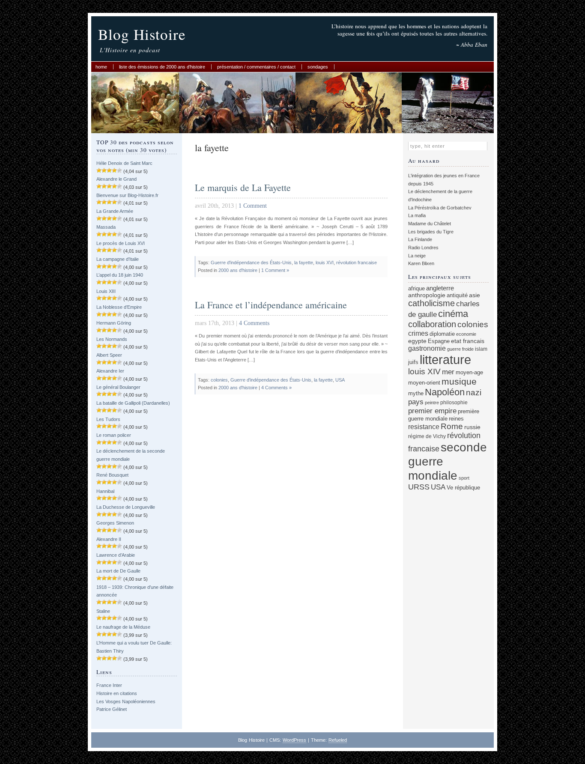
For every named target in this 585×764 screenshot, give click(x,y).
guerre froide (460, 349)
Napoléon (445, 392)
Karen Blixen (421, 263)
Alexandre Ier (110, 370)
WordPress (294, 740)
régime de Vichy (427, 436)
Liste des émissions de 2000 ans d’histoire (162, 66)
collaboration (432, 324)
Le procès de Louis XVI (120, 243)
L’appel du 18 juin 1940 (119, 275)
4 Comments (254, 323)
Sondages (317, 66)
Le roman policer (113, 435)
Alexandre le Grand (116, 179)
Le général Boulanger (118, 387)
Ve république (463, 488)
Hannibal (105, 491)
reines (456, 418)
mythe (416, 394)
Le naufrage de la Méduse (123, 627)
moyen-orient (424, 383)
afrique (416, 289)
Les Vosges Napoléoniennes (125, 701)
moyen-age (469, 373)
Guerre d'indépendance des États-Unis (251, 262)
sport (464, 477)
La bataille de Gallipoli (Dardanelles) (133, 403)
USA (340, 379)
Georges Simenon (115, 522)
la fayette (303, 262)
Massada (106, 227)
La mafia (417, 215)
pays (416, 402)
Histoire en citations (116, 693)
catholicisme (431, 303)
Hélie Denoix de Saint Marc (124, 163)
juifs (413, 362)
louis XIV (424, 371)
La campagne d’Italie (117, 259)
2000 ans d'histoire (237, 270)
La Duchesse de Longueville (125, 507)
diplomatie (442, 334)
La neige (417, 255)
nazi (473, 392)
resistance (423, 426)
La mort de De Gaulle (118, 570)
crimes (418, 333)
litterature (445, 359)
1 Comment (253, 206)
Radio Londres (423, 247)
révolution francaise (356, 262)
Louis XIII (106, 291)
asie (474, 295)
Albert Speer (109, 355)
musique (459, 381)
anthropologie (426, 295)
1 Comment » (275, 270)
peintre (432, 402)
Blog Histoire (142, 34)
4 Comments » (276, 387)
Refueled (337, 740)
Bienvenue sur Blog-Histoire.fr (127, 195)
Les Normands (111, 339)
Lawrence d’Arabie (115, 555)
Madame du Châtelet (429, 223)
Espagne (439, 341)
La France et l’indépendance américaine (271, 304)
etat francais (467, 340)
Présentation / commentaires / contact (256, 66)
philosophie (454, 402)
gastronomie (427, 348)
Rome (452, 426)
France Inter (109, 685)
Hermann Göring (113, 322)
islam (481, 349)
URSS (419, 487)
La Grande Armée (114, 211)
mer (448, 372)
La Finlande (420, 239)
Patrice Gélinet (111, 709)
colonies (219, 379)
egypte (417, 340)
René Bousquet (112, 475)
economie (466, 334)
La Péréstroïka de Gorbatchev (440, 207)
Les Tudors (108, 419)
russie (472, 427)
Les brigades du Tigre (431, 231)
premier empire (432, 410)
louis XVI (325, 262)
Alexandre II (108, 539)
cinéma (453, 313)
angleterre (440, 288)
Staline (103, 611)
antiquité (457, 295)
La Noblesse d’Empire (119, 307)
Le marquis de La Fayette (243, 187)
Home (101, 66)
